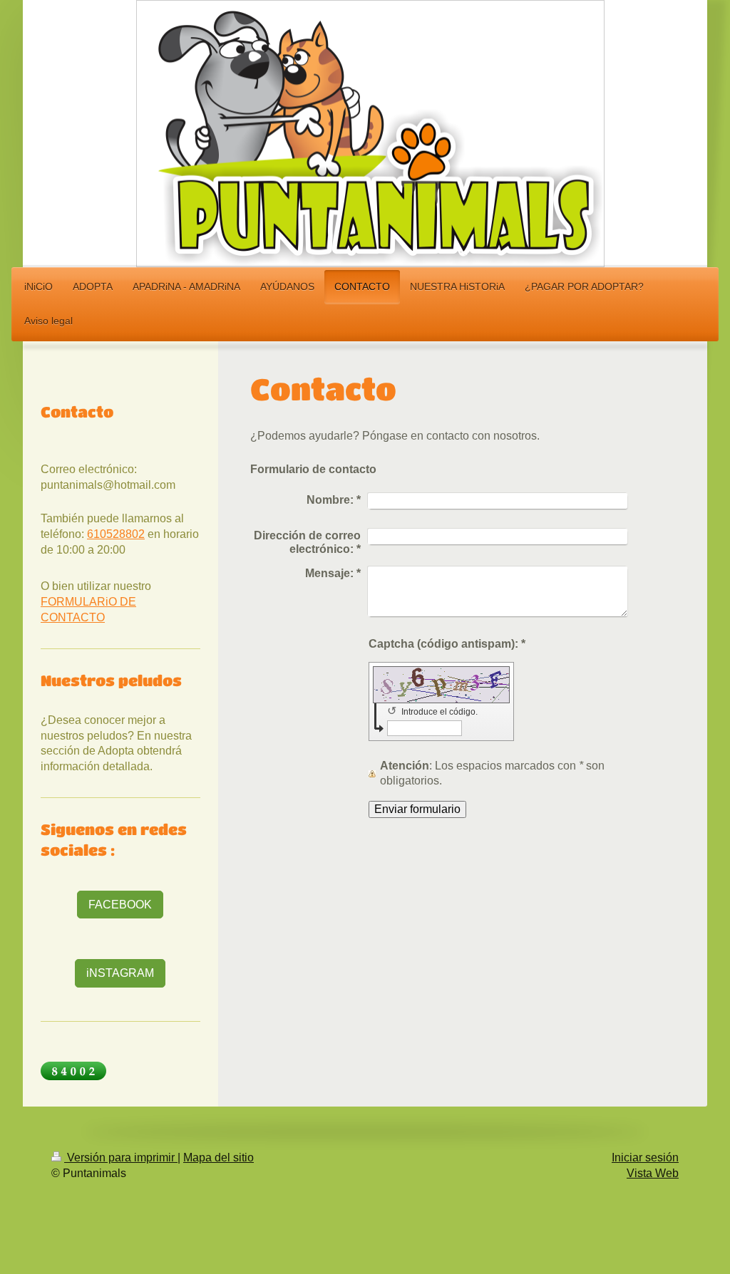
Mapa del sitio (218, 1157)
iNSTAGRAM (120, 973)
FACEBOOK (120, 904)
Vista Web (653, 1173)
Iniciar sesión (645, 1157)
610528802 (116, 534)
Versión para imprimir (121, 1157)
